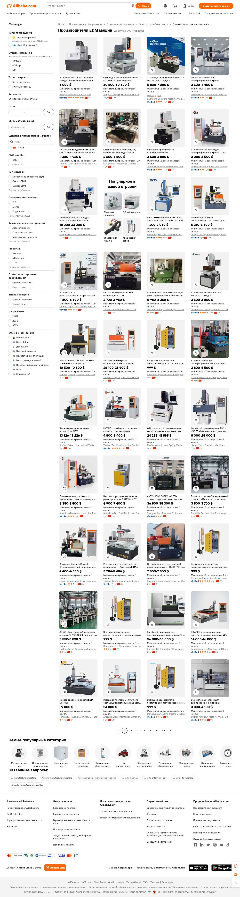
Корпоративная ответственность (24, 820)
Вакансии (12, 826)
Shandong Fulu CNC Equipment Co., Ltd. (122, 513)
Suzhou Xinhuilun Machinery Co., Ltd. (209, 716)
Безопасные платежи (64, 808)
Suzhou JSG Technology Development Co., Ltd (166, 649)
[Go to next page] (170, 731)
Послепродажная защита (66, 829)
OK (48, 112)
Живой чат (152, 814)
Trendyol (154, 882)
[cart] (175, 6)
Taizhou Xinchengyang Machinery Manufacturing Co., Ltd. (122, 581)
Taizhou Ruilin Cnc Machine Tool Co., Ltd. (78, 163)
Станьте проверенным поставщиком (212, 826)
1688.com (86, 882)
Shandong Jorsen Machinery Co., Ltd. (166, 581)
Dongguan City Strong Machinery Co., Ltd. (122, 646)
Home (61, 24)
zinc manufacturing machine (59, 778)
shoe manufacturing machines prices (98, 778)
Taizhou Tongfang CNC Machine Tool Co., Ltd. (122, 377)
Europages (167, 882)
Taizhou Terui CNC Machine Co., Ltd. (121, 445)
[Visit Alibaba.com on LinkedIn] (202, 845)
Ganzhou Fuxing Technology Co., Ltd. (165, 309)
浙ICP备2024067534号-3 (203, 892)
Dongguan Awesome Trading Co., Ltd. (166, 714)
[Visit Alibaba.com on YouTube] (221, 845)
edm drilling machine (157, 778)
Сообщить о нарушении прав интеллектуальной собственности (165, 834)
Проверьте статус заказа (206, 820)
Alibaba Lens (24, 867)
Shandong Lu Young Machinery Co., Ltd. (166, 98)
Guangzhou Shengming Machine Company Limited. (122, 163)
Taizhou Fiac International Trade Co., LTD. (210, 94)
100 (164, 730)
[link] (236, 866)
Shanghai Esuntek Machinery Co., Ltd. (78, 234)
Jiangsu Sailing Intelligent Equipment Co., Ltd (210, 234)
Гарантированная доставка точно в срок (71, 821)
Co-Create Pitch (15, 814)
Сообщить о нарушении (159, 841)
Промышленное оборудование (85, 24)
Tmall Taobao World (104, 882)
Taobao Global (133, 882)
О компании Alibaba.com (20, 801)
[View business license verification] (149, 892)
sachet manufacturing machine (28, 785)
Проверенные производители (116, 811)
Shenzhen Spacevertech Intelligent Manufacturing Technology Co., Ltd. (166, 374)
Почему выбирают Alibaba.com (23, 808)
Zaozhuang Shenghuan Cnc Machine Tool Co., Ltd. (210, 166)
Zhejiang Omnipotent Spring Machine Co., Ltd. (166, 445)
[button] (132, 6)
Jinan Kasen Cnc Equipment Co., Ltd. (209, 309)
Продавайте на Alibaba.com (207, 808)
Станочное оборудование (120, 24)
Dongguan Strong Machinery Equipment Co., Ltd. (210, 578)
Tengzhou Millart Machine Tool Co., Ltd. (210, 649)
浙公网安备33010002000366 (173, 892)
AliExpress (73, 882)
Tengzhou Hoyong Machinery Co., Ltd (78, 716)
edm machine (131, 778)
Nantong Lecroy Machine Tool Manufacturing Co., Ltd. (78, 374)
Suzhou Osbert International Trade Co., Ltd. (78, 445)
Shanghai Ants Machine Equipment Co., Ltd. (166, 513)
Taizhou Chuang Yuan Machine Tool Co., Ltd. (166, 166)
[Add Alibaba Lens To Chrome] (55, 867)
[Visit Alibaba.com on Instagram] (215, 845)
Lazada (120, 882)
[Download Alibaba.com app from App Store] (198, 867)
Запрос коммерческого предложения (120, 817)
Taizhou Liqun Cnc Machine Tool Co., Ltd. (78, 306)
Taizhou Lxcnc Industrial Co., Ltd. (119, 309)
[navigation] (31, 378)
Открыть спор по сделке (160, 820)
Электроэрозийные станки (153, 24)
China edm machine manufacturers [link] (191, 24)
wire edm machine (184, 778)
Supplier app (125, 867)
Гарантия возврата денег (66, 814)
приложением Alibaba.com (170, 867)
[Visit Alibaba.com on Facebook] (195, 845)
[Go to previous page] (118, 731)
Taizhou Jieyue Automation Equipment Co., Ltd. (78, 649)
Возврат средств (156, 826)
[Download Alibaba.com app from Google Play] (222, 867)
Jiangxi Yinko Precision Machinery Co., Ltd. (210, 445)
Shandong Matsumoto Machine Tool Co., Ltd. (78, 513)
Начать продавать (202, 814)
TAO (145, 882)
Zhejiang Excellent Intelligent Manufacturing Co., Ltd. (122, 716)
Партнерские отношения (206, 832)
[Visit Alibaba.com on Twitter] (208, 845)
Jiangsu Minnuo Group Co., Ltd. (75, 94)
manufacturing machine (25, 778)
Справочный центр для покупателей (166, 808)
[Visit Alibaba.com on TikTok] (228, 845)
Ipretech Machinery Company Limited (210, 377)
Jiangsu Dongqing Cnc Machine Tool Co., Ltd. (122, 94)
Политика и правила (63, 844)
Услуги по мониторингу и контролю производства (72, 837)
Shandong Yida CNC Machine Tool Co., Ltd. (166, 234)
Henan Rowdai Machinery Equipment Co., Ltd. (78, 581)
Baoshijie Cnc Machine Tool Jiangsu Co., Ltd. (210, 513)
